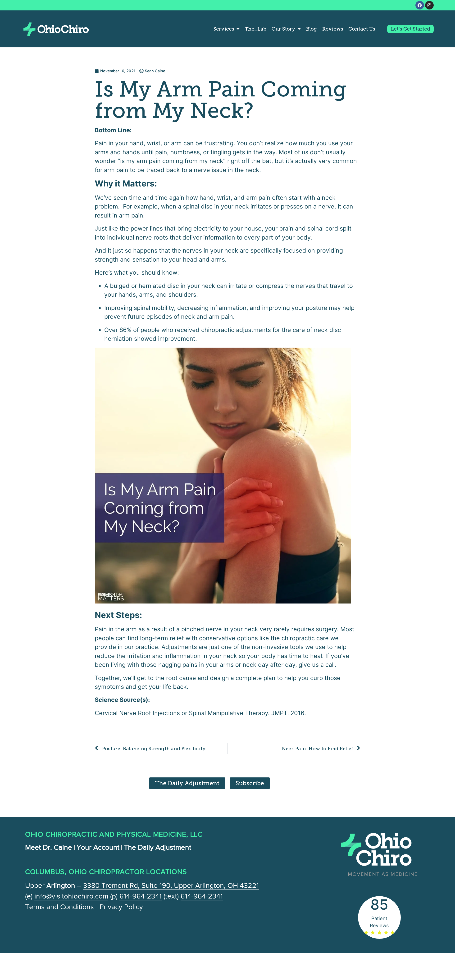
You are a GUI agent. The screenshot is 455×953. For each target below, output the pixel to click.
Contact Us (361, 29)
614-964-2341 (140, 896)
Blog (311, 29)
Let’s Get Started (410, 29)
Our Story (283, 29)
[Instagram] (429, 5)
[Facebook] (419, 5)
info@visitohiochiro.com (71, 896)
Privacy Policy (121, 907)
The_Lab (255, 29)
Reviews (332, 29)
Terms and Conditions (59, 907)
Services (224, 29)
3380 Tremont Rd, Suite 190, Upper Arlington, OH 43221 (171, 885)
